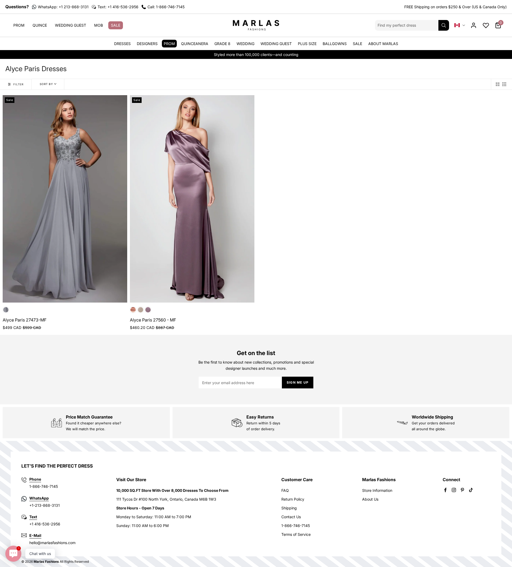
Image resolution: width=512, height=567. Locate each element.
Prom (19, 25)
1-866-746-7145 (295, 525)
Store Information (377, 490)
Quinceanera (194, 43)
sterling (6, 310)
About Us (370, 499)
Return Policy (292, 499)
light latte (140, 310)
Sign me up (298, 382)
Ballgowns (335, 43)
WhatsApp (39, 498)
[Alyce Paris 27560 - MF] (192, 199)
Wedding (245, 43)
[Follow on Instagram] (454, 490)
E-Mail (35, 535)
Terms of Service (296, 534)
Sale (115, 25)
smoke (148, 310)
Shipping (289, 508)
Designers (147, 43)
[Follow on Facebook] (445, 490)
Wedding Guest (70, 25)
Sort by (46, 84)
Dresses (122, 43)
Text (33, 516)
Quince (40, 25)
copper (133, 310)
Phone (35, 479)
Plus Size (307, 43)
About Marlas (383, 43)
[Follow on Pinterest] (462, 490)
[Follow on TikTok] (471, 490)
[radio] (497, 84)
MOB (98, 25)
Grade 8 (222, 43)
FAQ (285, 490)
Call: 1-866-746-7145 (166, 7)
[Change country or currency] (459, 25)
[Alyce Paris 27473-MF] (65, 199)
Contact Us (291, 516)
